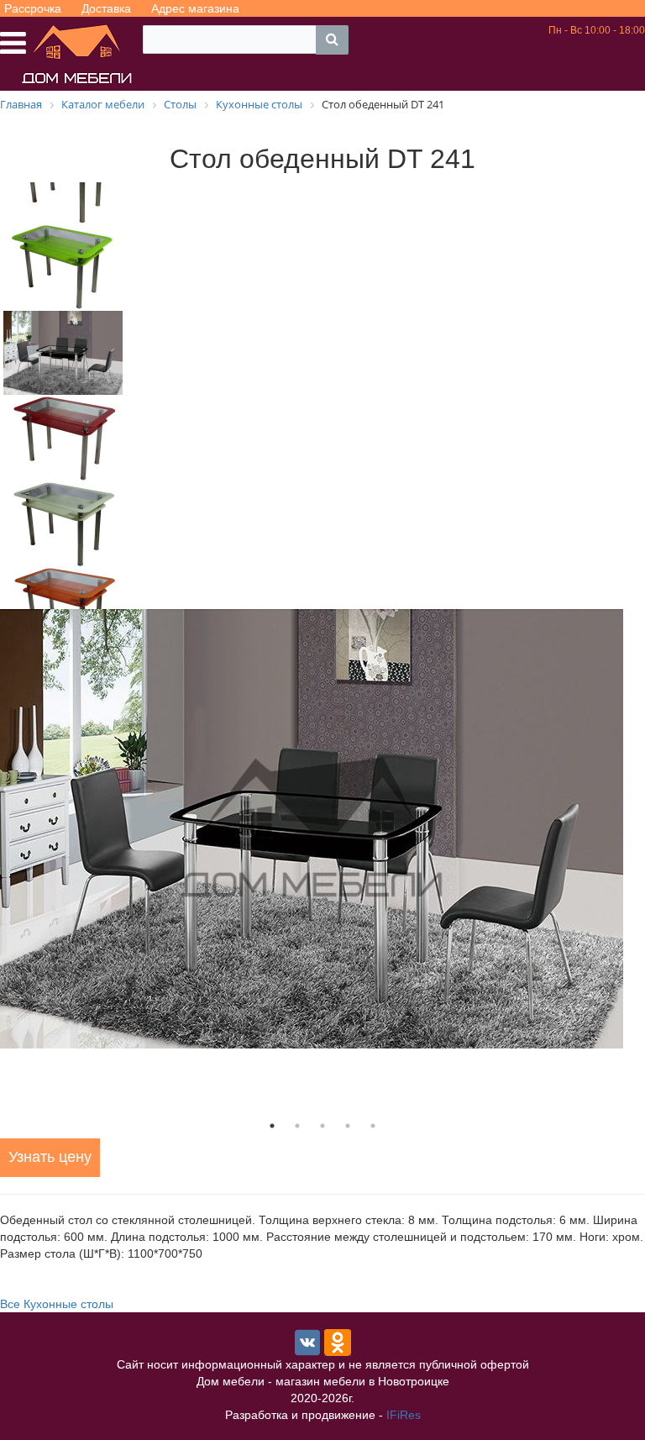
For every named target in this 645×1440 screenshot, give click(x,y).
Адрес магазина (195, 8)
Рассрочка (32, 8)
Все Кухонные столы (56, 1304)
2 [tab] (297, 1125)
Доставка (106, 8)
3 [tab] (322, 1125)
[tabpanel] (322, 828)
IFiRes (403, 1415)
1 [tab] (272, 1125)
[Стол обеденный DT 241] (322, 828)
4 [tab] (347, 1125)
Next (138, 395)
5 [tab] (372, 1125)
